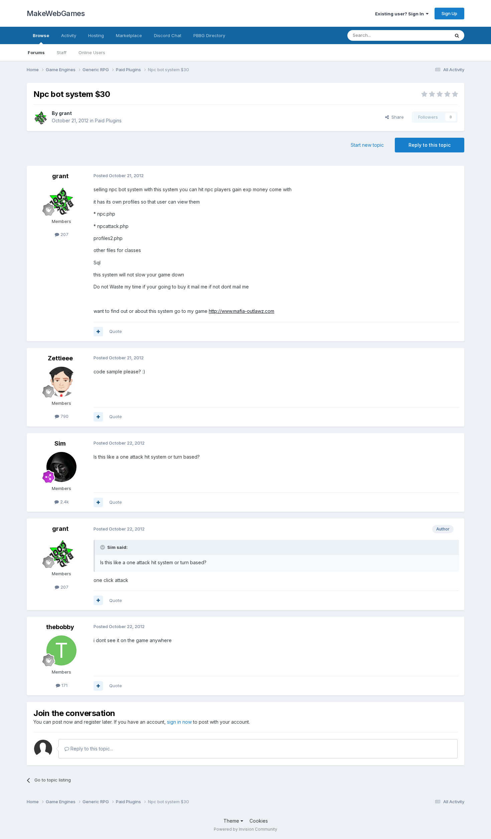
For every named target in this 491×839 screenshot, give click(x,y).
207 (63, 234)
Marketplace (129, 35)
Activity (68, 35)
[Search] (457, 35)
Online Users (91, 52)
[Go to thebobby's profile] (61, 650)
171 (63, 685)
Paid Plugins (108, 120)
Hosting (96, 35)
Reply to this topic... (91, 748)
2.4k (64, 501)
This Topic (430, 35)
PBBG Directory (209, 35)
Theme (231, 821)
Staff (61, 52)
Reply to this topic (429, 145)
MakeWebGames (56, 13)
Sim (60, 443)
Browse (41, 35)
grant (65, 113)
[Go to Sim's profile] (61, 467)
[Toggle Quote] (103, 547)
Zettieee (60, 358)
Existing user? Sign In (400, 13)
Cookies (259, 821)
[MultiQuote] (98, 331)
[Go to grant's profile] (40, 117)
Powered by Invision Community (245, 829)
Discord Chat (167, 35)
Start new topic (367, 145)
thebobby (60, 626)
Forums (36, 52)
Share (396, 117)
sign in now (179, 722)
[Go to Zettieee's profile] (61, 382)
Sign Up (449, 13)
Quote (115, 331)
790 (63, 416)
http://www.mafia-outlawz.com (241, 311)
